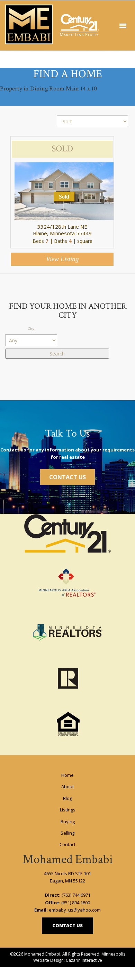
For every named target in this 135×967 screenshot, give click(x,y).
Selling (67, 833)
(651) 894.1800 (75, 902)
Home (67, 775)
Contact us (67, 925)
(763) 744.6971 (76, 895)
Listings (67, 810)
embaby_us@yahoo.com (75, 910)
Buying (68, 821)
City (31, 328)
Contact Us (67, 477)
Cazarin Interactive (84, 960)
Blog (67, 798)
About (67, 786)
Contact (67, 844)
